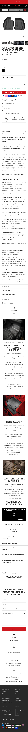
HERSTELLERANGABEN (7, 290)
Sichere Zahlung (8, 303)
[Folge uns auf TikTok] (17, 713)
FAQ (16, 693)
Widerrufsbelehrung (6, 695)
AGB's (3, 693)
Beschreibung (6, 131)
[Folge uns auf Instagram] (20, 710)
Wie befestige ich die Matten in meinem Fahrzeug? (12, 548)
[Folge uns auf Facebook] (17, 710)
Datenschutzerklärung (6, 698)
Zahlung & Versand (5, 700)
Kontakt (17, 695)
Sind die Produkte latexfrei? (9, 543)
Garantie (6, 299)
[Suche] (5, 5)
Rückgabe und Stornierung (7, 702)
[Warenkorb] (25, 5)
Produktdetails (6, 286)
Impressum (4, 691)
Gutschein (17, 698)
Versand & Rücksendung (9, 294)
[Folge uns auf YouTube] (23, 710)
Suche (16, 691)
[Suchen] (25, 10)
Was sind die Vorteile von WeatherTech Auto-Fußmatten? (12, 561)
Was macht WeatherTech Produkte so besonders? (12, 537)
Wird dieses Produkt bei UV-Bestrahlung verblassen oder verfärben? (13, 555)
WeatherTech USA (18, 700)
